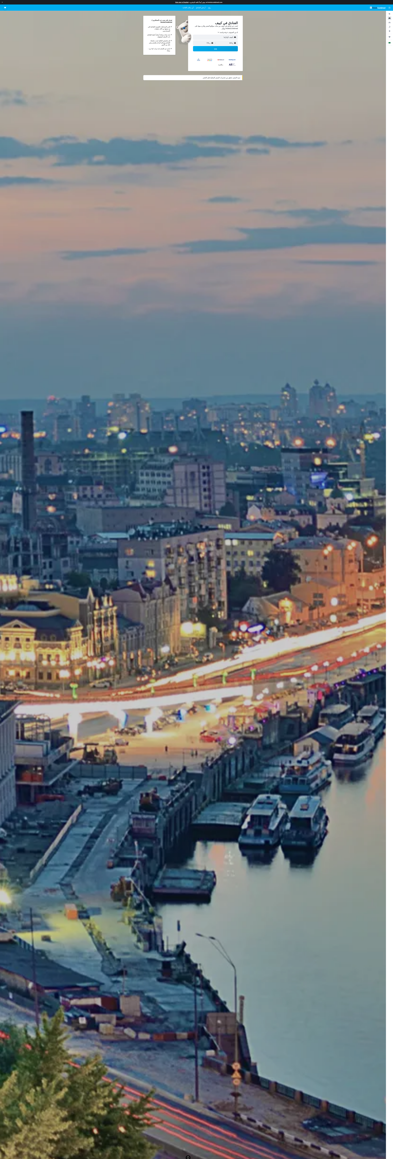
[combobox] (227, 32)
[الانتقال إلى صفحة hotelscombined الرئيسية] (378, 8)
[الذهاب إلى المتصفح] (389, 31)
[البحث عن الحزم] (389, 27)
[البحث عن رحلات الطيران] (389, 14)
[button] (2, 2)
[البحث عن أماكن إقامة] (389, 18)
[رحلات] (389, 37)
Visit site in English (182, 2)
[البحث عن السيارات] (389, 22)
